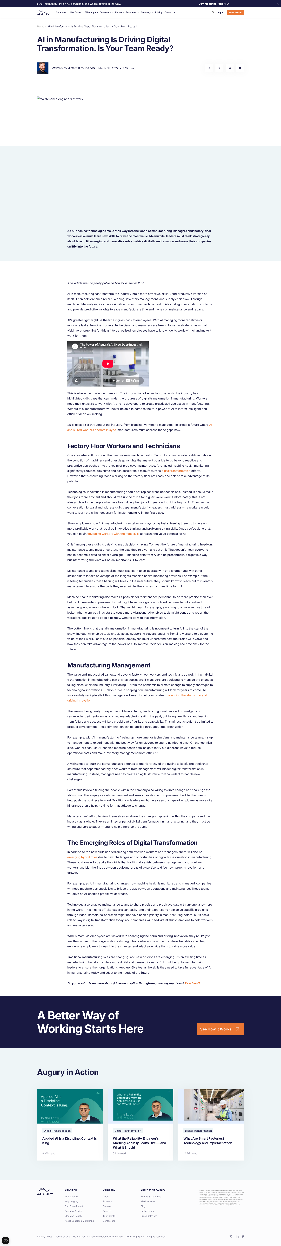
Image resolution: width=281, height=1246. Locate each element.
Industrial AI (71, 1196)
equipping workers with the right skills (113, 533)
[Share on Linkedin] (230, 68)
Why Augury (71, 1201)
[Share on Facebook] (209, 68)
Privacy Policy (44, 1236)
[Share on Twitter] (219, 68)
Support (107, 1211)
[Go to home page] (43, 12)
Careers (107, 1206)
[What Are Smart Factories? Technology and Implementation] (211, 1125)
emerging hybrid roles (82, 857)
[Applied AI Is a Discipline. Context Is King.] (70, 1125)
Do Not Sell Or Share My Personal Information (98, 1236)
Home (40, 26)
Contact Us (109, 1220)
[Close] (278, 4)
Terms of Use (63, 1236)
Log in (220, 12)
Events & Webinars (151, 1196)
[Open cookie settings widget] (5, 1240)
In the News (147, 1211)
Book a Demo (235, 12)
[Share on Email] (240, 68)
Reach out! (191, 983)
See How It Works (215, 1029)
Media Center (148, 1201)
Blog (143, 1206)
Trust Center (109, 1216)
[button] (213, 12)
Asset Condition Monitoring (79, 1220)
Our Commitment (74, 1206)
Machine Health (73, 1216)
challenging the (176, 695)
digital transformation (176, 470)
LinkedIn (237, 1236)
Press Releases (149, 1216)
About (106, 1196)
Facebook (243, 1236)
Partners (107, 1201)
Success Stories (73, 1211)
